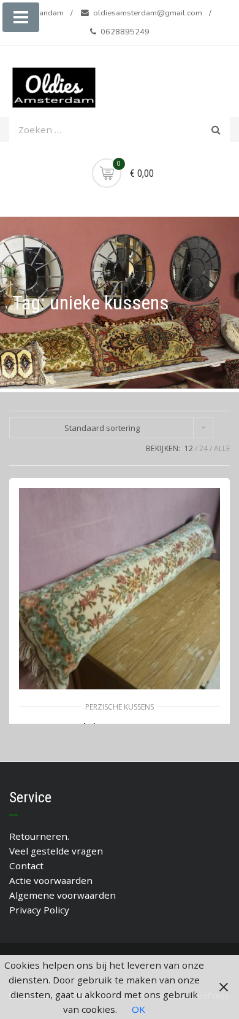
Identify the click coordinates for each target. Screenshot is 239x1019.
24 (203, 448)
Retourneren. (39, 836)
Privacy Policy (39, 910)
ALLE (222, 448)
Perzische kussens (119, 707)
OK (138, 1009)
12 (188, 448)
